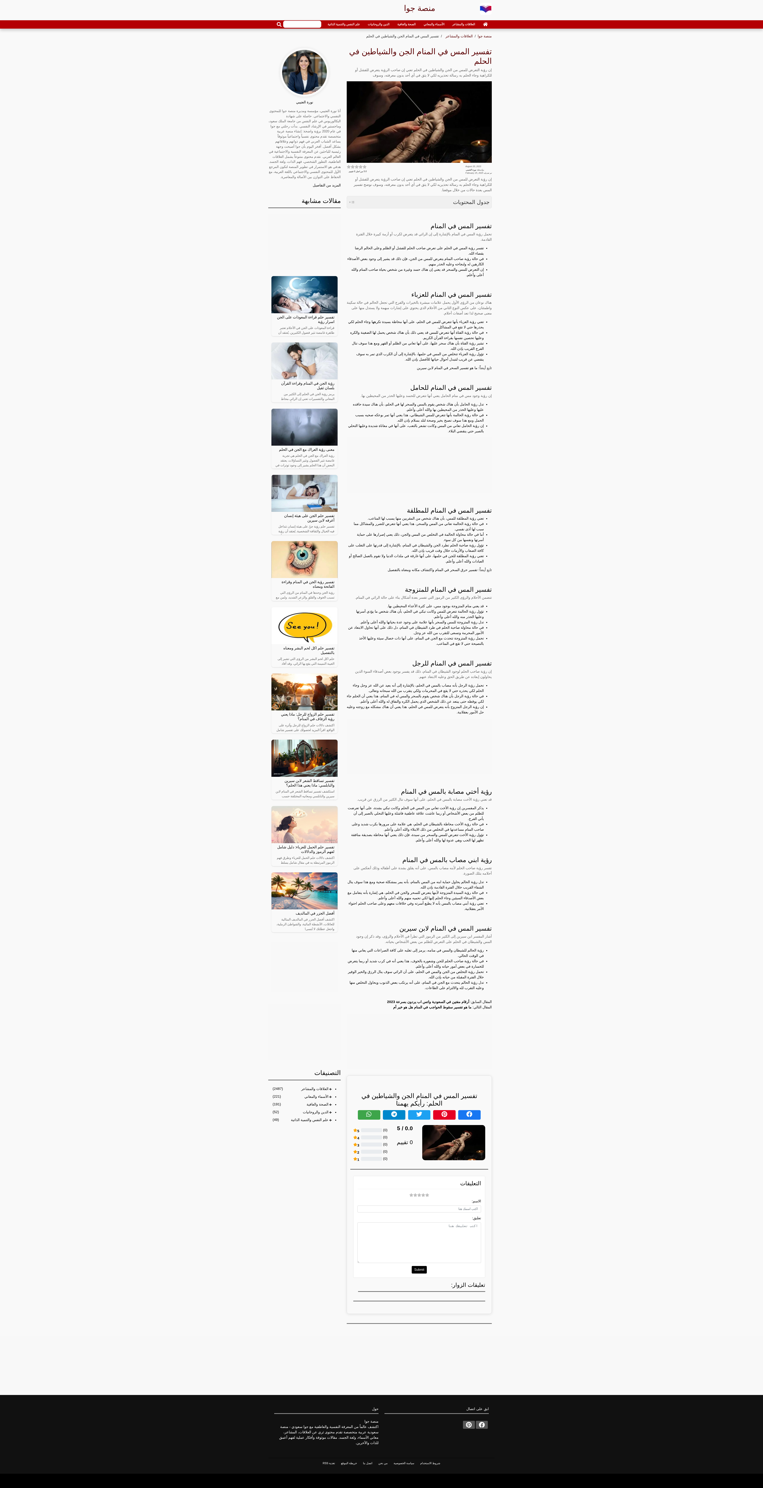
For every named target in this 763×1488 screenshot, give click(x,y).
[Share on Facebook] (469, 1115)
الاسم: (476, 1201)
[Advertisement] (419, 465)
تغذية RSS (329, 1463)
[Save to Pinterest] (444, 1115)
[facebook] (482, 1425)
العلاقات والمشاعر (463, 24)
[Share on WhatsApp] (369, 1115)
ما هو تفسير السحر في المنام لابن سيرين (447, 368)
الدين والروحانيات (378, 24)
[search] (279, 24)
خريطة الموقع (349, 1463)
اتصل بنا (367, 1463)
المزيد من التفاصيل (327, 185)
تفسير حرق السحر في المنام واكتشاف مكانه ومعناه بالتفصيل (433, 570)
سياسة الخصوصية (404, 1463)
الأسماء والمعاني (434, 24)
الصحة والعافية (406, 24)
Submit (419, 1269)
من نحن (383, 1463)
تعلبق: (476, 1218)
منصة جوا (485, 36)
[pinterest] (469, 1425)
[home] (485, 24)
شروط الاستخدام (430, 1463)
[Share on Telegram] (394, 1115)
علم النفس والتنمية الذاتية (344, 24)
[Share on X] (419, 1115)
